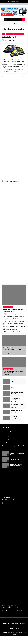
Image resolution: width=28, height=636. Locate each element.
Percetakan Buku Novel (16, 410)
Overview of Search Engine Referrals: (12, 445)
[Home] (2, 19)
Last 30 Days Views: (7, 443)
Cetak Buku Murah (19, 34)
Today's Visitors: (6, 434)
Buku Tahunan (9, 34)
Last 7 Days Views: (7, 440)
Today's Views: (6, 431)
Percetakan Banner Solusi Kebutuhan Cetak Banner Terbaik (13, 372)
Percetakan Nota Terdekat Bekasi (17, 380)
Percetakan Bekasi (8, 307)
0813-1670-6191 (11, 583)
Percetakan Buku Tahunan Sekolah (17, 405)
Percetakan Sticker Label (17, 392)
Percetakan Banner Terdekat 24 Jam (15, 399)
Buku (3, 34)
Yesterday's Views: (7, 437)
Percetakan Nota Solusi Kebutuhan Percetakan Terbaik (17, 453)
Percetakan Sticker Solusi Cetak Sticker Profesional (12, 350)
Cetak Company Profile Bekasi (16, 387)
